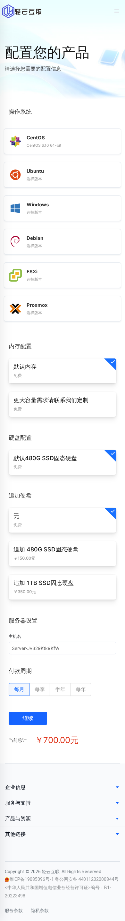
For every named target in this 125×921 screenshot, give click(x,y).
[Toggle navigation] (117, 11)
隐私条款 (40, 910)
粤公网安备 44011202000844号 (87, 879)
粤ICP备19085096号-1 (32, 879)
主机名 (15, 636)
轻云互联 (21, 11)
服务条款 (14, 910)
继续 (27, 718)
